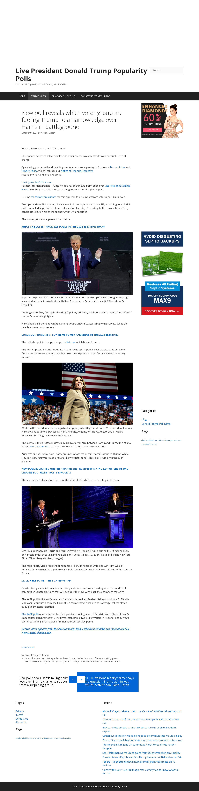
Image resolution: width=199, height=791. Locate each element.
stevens (178, 440)
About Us (21, 722)
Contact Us (22, 718)
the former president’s (43, 197)
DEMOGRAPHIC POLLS (63, 96)
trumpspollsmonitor (149, 444)
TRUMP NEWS (38, 96)
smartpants (170, 440)
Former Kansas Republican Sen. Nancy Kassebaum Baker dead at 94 (141, 757)
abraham (144, 440)
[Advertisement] (99, 20)
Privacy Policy (29, 170)
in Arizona (69, 342)
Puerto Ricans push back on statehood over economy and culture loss (142, 740)
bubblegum (153, 440)
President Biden (39, 446)
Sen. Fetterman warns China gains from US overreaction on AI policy (141, 752)
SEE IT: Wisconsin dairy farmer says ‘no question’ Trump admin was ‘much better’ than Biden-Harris (73, 661)
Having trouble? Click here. (37, 182)
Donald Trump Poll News (37, 655)
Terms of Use (117, 167)
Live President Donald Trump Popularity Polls (81, 74)
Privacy (20, 711)
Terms (19, 715)
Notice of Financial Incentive (77, 170)
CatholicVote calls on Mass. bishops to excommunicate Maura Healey (142, 735)
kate (160, 440)
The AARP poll (30, 614)
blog (144, 419)
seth (164, 440)
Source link (28, 647)
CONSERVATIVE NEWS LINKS (95, 96)
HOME (22, 96)
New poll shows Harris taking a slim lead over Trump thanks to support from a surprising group (71, 658)
